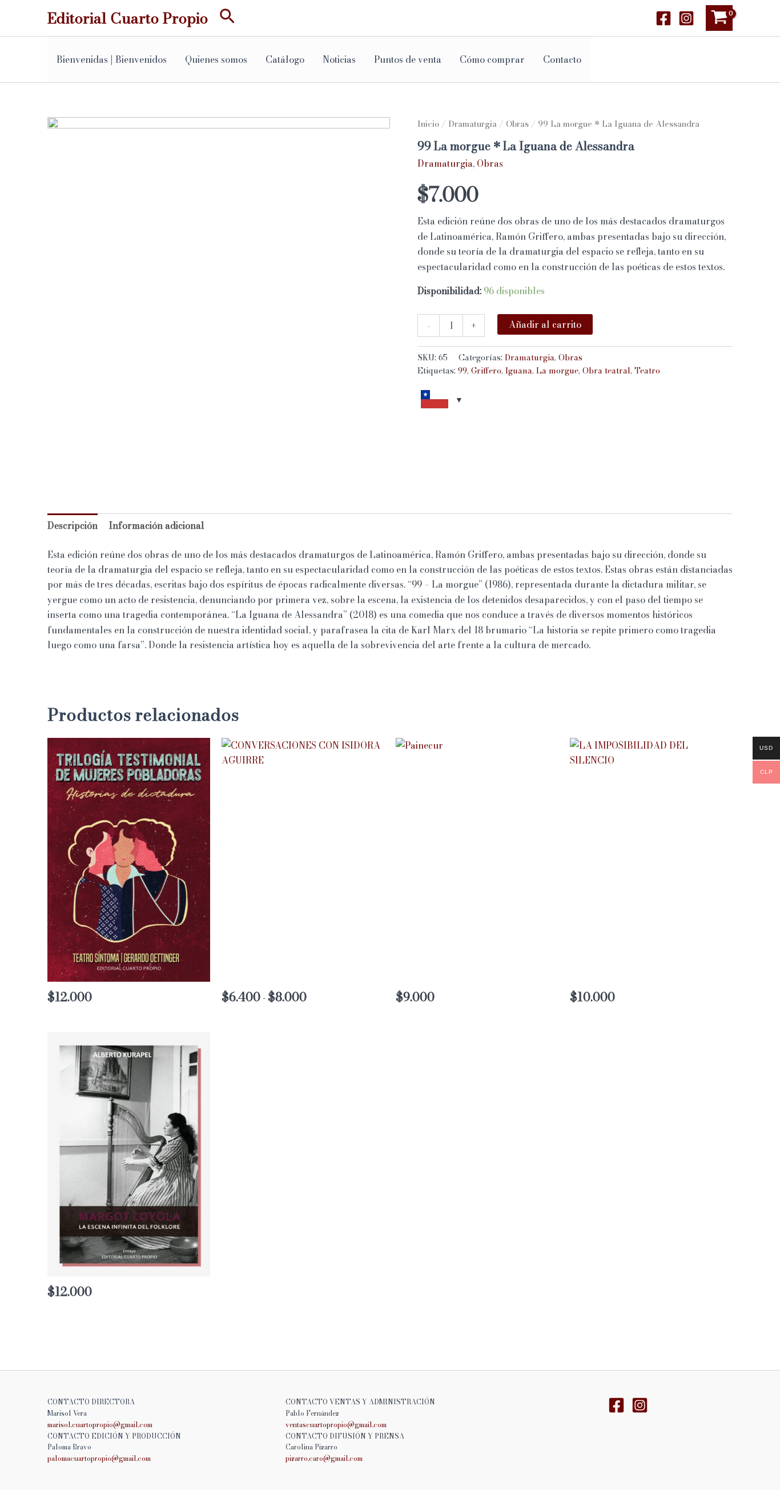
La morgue (557, 370)
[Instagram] (686, 18)
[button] (227, 18)
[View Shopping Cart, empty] (719, 18)
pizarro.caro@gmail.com (324, 1458)
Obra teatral (606, 370)
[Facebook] (664, 18)
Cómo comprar (492, 59)
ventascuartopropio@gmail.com (336, 1424)
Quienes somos (216, 59)
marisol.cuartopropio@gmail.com (99, 1424)
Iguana (518, 370)
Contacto (562, 59)
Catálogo (285, 59)
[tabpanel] (218, 288)
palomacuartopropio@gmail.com (99, 1458)
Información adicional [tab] (156, 525)
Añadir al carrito (545, 324)
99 (462, 370)
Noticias (339, 59)
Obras (517, 123)
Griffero (486, 370)
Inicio (428, 123)
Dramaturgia (472, 123)
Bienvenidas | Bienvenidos (112, 59)
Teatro (647, 370)
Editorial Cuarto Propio (127, 18)
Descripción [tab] (72, 525)
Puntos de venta (407, 59)
